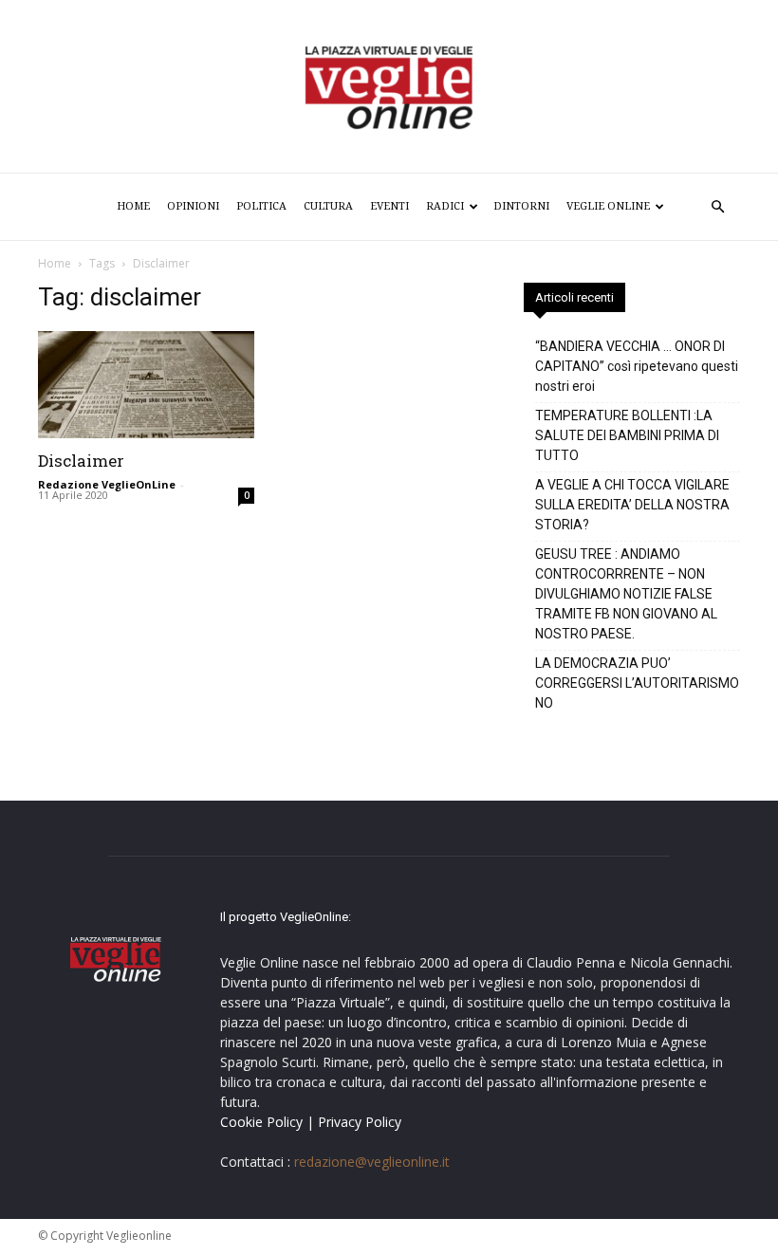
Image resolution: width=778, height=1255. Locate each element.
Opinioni (193, 206)
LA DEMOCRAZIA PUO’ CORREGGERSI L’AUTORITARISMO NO (637, 683)
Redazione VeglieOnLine (107, 484)
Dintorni (521, 206)
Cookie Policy (261, 1122)
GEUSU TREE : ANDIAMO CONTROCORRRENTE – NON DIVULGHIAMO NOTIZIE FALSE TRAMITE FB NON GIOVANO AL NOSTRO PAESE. (626, 593)
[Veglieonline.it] (389, 87)
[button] (717, 207)
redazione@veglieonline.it (372, 1162)
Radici (445, 206)
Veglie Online (608, 206)
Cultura (328, 206)
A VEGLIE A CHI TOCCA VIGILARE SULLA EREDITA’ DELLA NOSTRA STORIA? (632, 504)
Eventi (389, 206)
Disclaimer (81, 460)
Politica (261, 206)
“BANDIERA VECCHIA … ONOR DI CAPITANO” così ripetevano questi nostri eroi (636, 366)
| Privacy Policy (353, 1122)
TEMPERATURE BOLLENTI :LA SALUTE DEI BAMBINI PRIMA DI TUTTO (627, 435)
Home (133, 206)
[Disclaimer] (146, 384)
